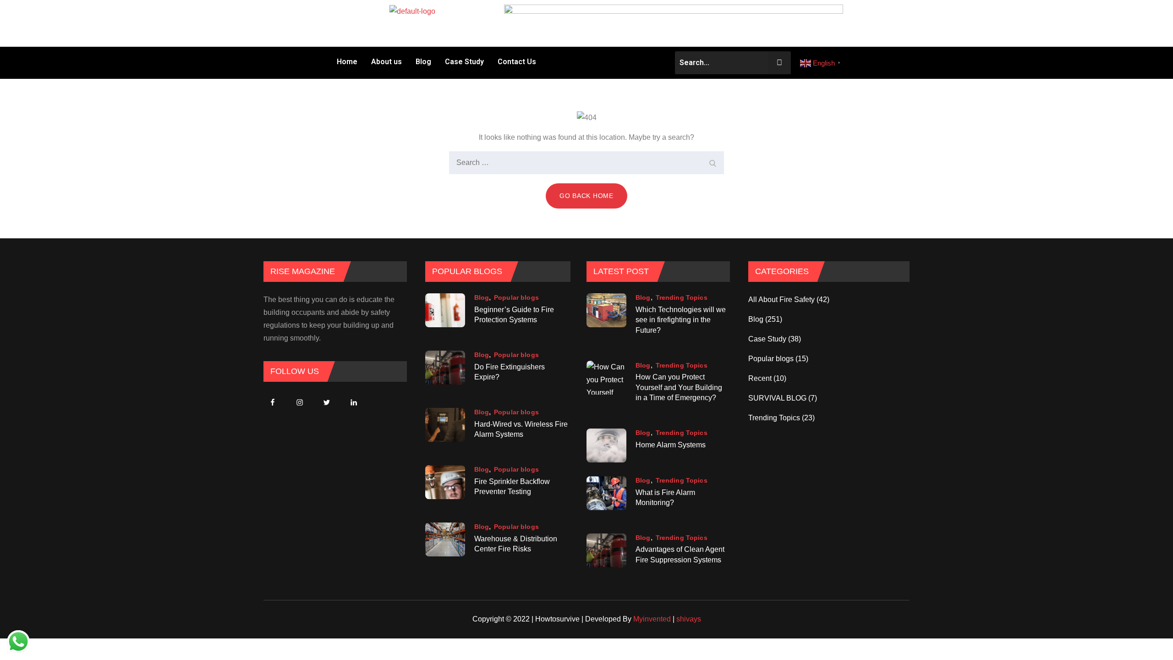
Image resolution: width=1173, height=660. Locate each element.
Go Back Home (586, 195)
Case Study (464, 61)
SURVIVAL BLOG (777, 398)
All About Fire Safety (781, 299)
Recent (760, 378)
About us (386, 61)
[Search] (712, 162)
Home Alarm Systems (671, 445)
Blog (423, 61)
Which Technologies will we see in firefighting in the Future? (681, 320)
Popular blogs (516, 297)
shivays (688, 619)
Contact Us (517, 61)
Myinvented (652, 619)
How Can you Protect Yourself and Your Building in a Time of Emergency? (679, 388)
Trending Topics (681, 297)
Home (347, 61)
